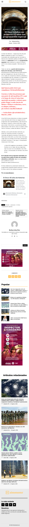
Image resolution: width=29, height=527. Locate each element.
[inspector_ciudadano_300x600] (12, 365)
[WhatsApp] (19, 276)
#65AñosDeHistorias (17, 90)
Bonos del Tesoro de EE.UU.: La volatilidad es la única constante (7, 213)
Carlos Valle (6, 457)
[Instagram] (14, 235)
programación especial (7, 206)
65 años (7, 204)
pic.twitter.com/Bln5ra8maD (11, 109)
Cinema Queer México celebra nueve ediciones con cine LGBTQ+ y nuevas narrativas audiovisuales (19, 305)
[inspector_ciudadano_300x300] (12, 266)
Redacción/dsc (15, 41)
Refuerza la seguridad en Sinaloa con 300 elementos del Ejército (18, 298)
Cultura (15, 29)
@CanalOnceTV (17, 96)
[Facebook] (12, 235)
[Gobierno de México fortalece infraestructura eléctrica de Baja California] (5, 311)
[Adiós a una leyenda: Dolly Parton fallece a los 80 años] (5, 318)
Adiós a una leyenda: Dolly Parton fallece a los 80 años (18, 318)
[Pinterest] (16, 276)
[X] (17, 235)
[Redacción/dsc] (14, 224)
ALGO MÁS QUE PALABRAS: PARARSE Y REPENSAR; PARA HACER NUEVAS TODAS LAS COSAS (21, 214)
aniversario (13, 204)
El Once (18, 204)
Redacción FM (6, 403)
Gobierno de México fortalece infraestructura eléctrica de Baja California (18, 312)
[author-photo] (2, 404)
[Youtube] (14, 504)
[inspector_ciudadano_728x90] (14, 50)
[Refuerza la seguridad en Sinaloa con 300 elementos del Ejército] (5, 298)
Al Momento (6, 29)
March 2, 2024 (6, 115)
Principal (23, 29)
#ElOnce (10, 104)
